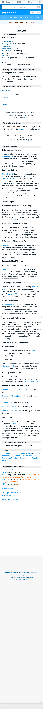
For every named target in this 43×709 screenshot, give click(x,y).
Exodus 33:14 (11, 219)
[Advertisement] (22, 544)
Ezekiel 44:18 (24, 129)
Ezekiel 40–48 (7, 174)
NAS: (4, 475)
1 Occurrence (7, 488)
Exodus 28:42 (7, 396)
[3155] (40, 321)
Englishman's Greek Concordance (24, 456)
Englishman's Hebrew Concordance (16, 458)
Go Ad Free (3, 704)
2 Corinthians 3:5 (9, 304)
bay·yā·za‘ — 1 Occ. (10, 500)
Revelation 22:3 (31, 381)
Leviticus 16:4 (19, 396)
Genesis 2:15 (7, 390)
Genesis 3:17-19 (20, 390)
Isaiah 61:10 (7, 402)
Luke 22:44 (12, 294)
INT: (3, 484)
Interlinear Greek (8, 453)
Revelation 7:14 (9, 366)
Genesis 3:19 (7, 245)
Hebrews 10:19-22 (9, 411)
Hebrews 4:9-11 (8, 269)
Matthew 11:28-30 (9, 407)
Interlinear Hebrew (24, 453)
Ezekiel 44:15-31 (8, 179)
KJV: (4, 479)
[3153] (2, 321)
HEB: (4, 472)
